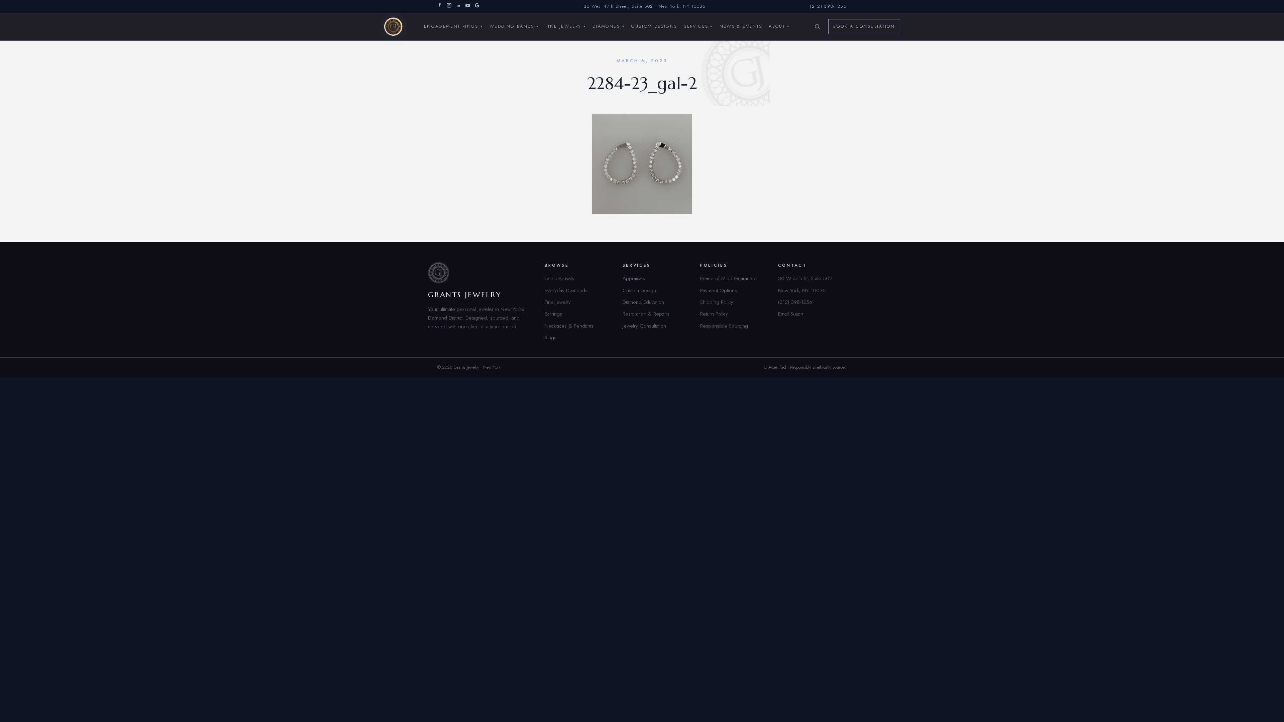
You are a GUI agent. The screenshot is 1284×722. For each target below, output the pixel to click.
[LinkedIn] (458, 6)
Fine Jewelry (565, 26)
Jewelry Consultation (644, 326)
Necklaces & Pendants (569, 326)
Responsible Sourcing (724, 326)
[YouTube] (467, 6)
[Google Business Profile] (477, 6)
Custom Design (639, 290)
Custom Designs (654, 26)
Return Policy (714, 314)
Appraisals (634, 278)
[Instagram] (449, 6)
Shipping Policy (716, 302)
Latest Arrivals (559, 278)
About (779, 26)
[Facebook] (439, 6)
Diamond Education (643, 302)
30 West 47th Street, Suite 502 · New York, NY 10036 (645, 6)
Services (698, 26)
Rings (550, 337)
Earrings (553, 314)
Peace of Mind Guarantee (728, 278)
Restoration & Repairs (646, 314)
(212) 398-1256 (828, 6)
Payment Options (718, 290)
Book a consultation (864, 26)
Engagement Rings (453, 26)
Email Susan (790, 314)
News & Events (741, 26)
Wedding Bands (514, 26)
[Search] (817, 26)
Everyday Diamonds (566, 290)
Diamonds (609, 26)
